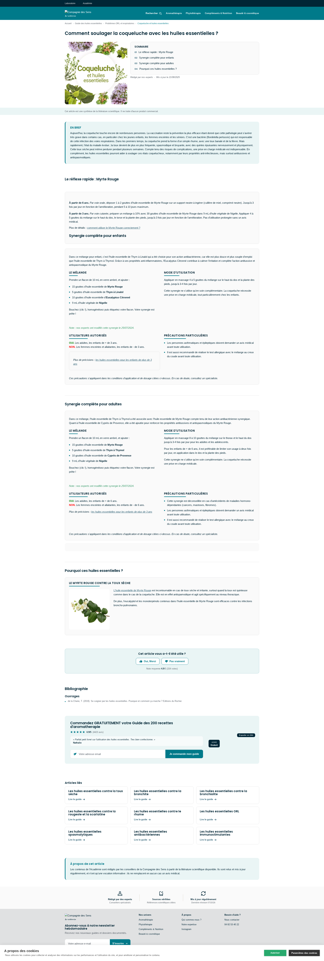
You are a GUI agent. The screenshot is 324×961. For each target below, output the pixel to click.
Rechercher (152, 13)
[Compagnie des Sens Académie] (83, 13)
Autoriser (275, 953)
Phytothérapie (193, 13)
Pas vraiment (177, 661)
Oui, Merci (150, 661)
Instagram (186, 929)
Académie (87, 3)
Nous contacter (231, 919)
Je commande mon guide (184, 753)
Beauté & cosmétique (247, 13)
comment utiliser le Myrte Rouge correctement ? (113, 227)
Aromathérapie (174, 13)
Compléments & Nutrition (218, 13)
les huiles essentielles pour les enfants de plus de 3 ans (121, 511)
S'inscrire (118, 943)
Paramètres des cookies (304, 953)
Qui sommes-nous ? (191, 919)
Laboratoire (70, 3)
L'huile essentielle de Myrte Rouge (132, 590)
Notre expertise (189, 924)
